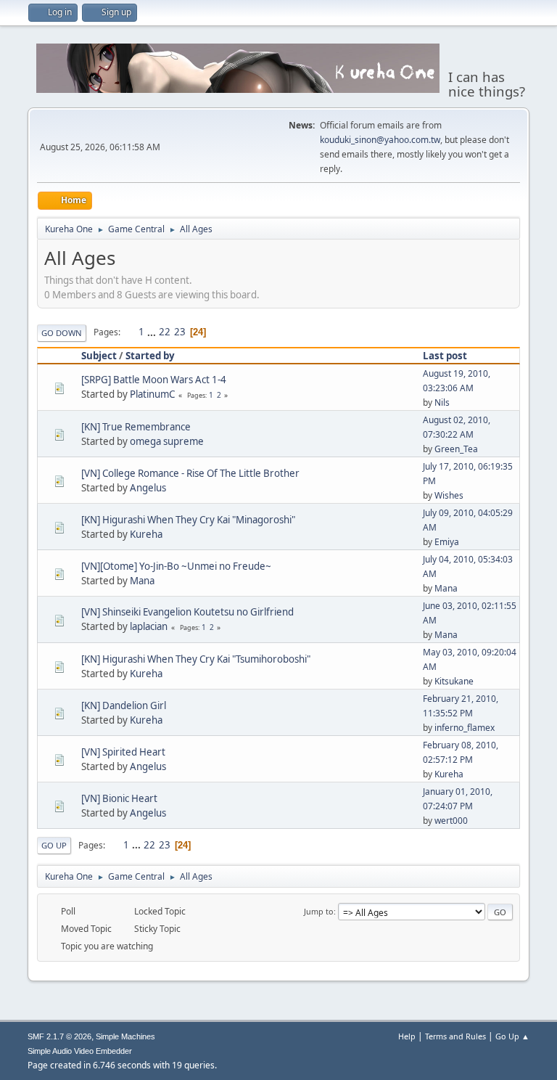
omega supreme (167, 441)
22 (164, 331)
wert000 (451, 820)
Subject (99, 355)
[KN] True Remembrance (136, 426)
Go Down (61, 332)
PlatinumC (152, 394)
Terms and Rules (455, 1036)
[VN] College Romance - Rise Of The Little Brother (190, 473)
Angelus (148, 487)
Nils (442, 402)
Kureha (146, 534)
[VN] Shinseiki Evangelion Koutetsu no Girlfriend (187, 611)
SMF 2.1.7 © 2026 (59, 1036)
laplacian (149, 626)
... (152, 331)
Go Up (54, 845)
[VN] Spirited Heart (123, 751)
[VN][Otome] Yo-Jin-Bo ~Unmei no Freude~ (176, 566)
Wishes (448, 495)
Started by (150, 355)
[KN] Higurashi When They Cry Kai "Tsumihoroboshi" (195, 659)
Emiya (446, 542)
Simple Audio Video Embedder (80, 1051)
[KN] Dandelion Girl (123, 705)
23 (180, 331)
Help (407, 1036)
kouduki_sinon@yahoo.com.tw (380, 140)
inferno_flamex (464, 727)
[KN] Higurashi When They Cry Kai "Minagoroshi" (188, 519)
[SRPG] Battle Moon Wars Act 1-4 (153, 379)
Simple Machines (125, 1036)
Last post (445, 355)
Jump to (319, 911)
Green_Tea (456, 449)
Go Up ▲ (512, 1036)
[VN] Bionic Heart (119, 798)
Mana (142, 580)
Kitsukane (454, 681)
